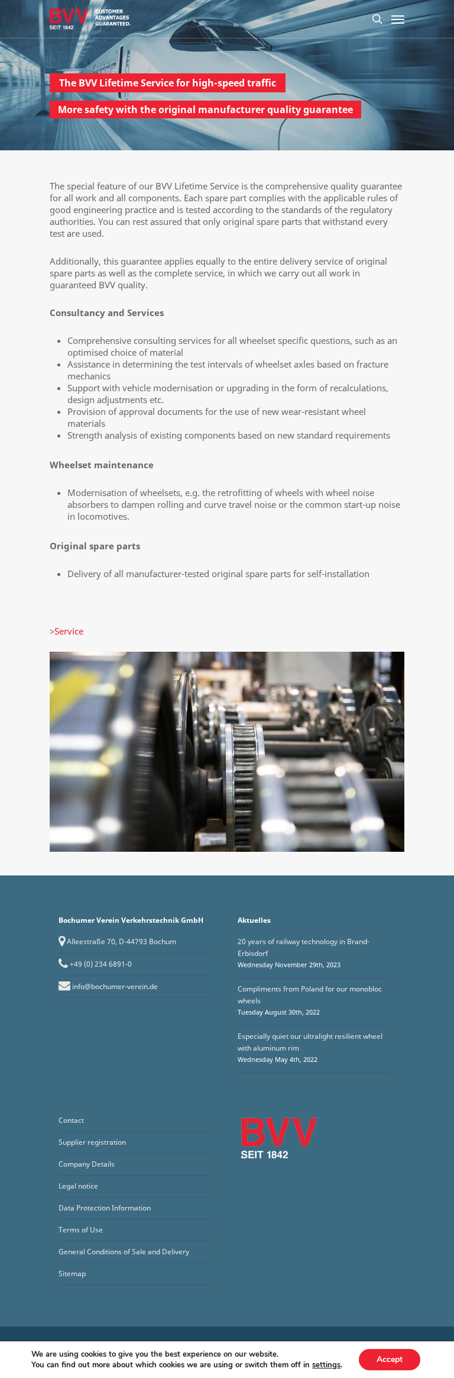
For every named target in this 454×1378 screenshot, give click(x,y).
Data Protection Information (105, 1208)
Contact (71, 1120)
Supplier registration (92, 1142)
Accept (390, 1359)
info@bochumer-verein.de (115, 986)
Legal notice (78, 1186)
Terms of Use (81, 1230)
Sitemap (72, 1273)
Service (68, 631)
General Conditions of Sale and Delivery (124, 1252)
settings (326, 1365)
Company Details (87, 1164)
